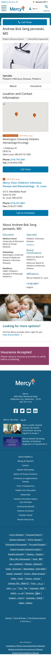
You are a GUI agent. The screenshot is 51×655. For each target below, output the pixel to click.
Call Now (26, 22)
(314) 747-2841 (17, 159)
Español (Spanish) (16, 554)
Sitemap (8, 618)
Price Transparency (25, 486)
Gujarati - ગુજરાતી (16, 598)
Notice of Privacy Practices (25, 474)
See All (23, 420)
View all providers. (11, 334)
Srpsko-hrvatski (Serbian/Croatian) (25, 549)
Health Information (25, 469)
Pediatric (31, 244)
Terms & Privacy (20, 618)
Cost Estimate (25, 502)
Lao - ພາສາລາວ (16, 564)
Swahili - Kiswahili (14, 574)
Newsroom (25, 494)
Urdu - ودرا (11, 588)
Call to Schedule (25, 212)
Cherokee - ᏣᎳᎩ (37, 588)
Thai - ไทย (22, 588)
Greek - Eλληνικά (13, 569)
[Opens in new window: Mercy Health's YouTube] (29, 411)
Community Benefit (25, 506)
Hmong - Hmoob (32, 578)
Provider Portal (25, 515)
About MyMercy (25, 456)
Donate (25, 481)
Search (46, 10)
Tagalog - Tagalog (34, 554)
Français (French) (34, 535)
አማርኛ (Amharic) (16, 535)
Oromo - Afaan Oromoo (34, 574)
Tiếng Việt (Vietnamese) (19, 559)
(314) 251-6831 (17, 203)
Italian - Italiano (25, 603)
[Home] (17, 8)
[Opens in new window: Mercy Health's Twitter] (22, 411)
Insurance (35, 86)
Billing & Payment (26, 461)
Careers (25, 465)
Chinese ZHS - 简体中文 (18, 583)
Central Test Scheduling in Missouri (25, 653)
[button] (16, 114)
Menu (4, 10)
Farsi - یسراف (37, 583)
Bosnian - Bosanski (33, 564)
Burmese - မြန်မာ (33, 593)
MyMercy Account (8, 2)
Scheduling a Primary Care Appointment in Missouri (25, 646)
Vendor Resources (25, 519)
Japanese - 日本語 (34, 598)
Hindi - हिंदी (37, 559)
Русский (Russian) (37, 544)
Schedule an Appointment (25, 478)
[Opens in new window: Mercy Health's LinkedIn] (35, 411)
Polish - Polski (17, 578)
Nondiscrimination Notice (25, 499)
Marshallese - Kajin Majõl (34, 569)
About (13, 86)
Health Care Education (25, 490)
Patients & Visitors (25, 511)
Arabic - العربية (17, 593)
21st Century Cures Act (37, 618)
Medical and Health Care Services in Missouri (25, 649)
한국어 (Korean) (35, 539)
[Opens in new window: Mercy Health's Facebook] (16, 411)
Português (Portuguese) (16, 544)
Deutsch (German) (17, 539)
